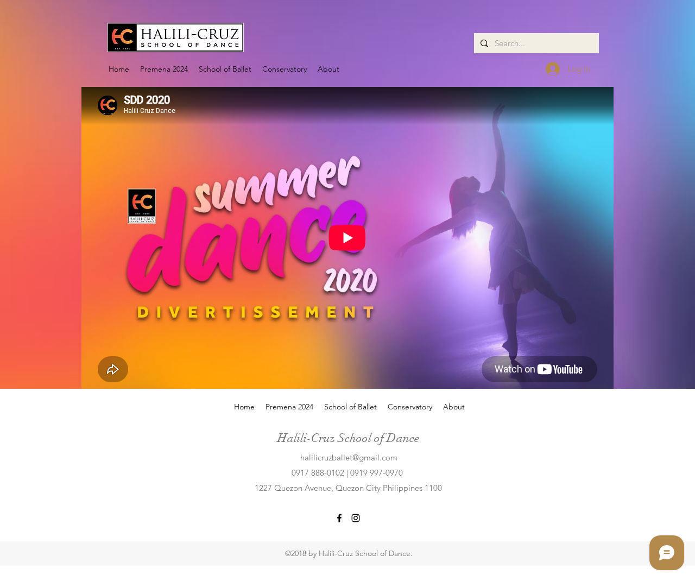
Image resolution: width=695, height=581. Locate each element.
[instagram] (355, 518)
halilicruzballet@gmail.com (348, 457)
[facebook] (339, 518)
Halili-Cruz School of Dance (348, 438)
